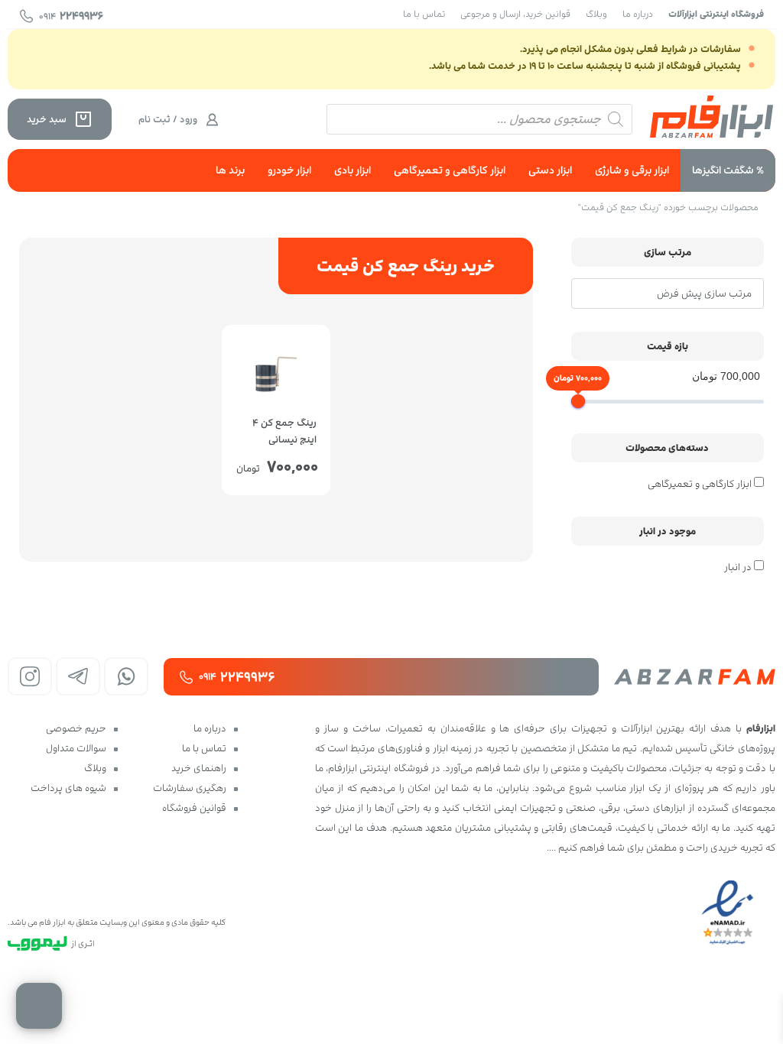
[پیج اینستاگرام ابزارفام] (30, 676)
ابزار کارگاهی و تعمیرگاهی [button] (700, 483)
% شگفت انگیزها (728, 170)
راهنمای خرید (198, 768)
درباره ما (637, 13)
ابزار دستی (550, 170)
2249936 (71, 15)
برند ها (230, 170)
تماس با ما (424, 13)
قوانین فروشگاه (194, 807)
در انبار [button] (738, 567)
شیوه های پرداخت (68, 788)
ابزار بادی (352, 170)
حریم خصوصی (76, 728)
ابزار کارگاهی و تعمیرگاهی (449, 170)
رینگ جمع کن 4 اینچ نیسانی (284, 429)
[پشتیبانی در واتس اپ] (126, 676)
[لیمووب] (37, 943)
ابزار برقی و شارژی (632, 170)
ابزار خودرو (289, 170)
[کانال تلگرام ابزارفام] (78, 676)
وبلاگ (596, 13)
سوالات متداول (76, 748)
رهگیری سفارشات (189, 788)
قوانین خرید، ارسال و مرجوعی (515, 13)
